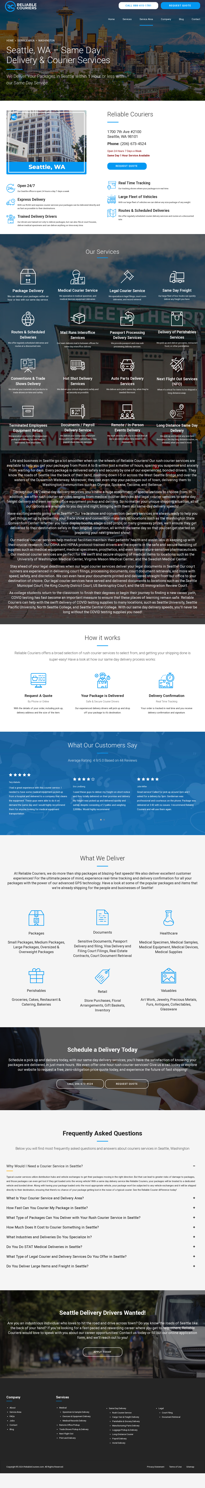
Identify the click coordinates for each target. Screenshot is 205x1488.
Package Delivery (28, 290)
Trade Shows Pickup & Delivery (73, 1429)
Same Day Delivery (117, 1408)
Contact (196, 19)
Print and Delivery (67, 1438)
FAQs (12, 1416)
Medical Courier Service (78, 290)
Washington (46, 40)
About (13, 1407)
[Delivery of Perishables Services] (177, 319)
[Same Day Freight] (177, 277)
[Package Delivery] (28, 277)
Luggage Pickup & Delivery (124, 1430)
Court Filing (167, 1412)
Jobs (12, 1420)
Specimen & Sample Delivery (76, 1412)
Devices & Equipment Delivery (76, 1416)
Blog (181, 19)
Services (127, 19)
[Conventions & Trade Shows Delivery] (28, 365)
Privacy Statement (155, 1466)
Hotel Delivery (118, 1443)
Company (166, 19)
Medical (63, 1407)
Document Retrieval (171, 1417)
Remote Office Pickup (69, 1425)
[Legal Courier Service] (127, 277)
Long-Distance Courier (122, 1434)
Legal (161, 1408)
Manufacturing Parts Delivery (125, 1425)
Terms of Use (175, 1466)
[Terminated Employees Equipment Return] (28, 412)
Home (111, 19)
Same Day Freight (177, 290)
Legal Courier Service (127, 291)
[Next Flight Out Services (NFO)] (177, 366)
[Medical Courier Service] (77, 277)
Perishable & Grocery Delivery (126, 1421)
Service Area (146, 19)
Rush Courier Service (121, 1412)
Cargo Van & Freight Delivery (125, 1417)
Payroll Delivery (119, 1438)
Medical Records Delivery (74, 1420)
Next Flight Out (66, 1433)
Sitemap (190, 1466)
